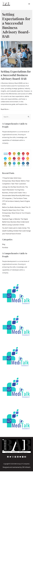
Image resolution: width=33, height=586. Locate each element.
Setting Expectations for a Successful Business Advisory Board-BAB (16, 75)
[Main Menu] (29, 4)
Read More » (5, 109)
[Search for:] (16, 117)
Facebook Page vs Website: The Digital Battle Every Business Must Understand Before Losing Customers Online (15, 222)
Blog (3, 244)
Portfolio (5, 248)
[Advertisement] (16, 511)
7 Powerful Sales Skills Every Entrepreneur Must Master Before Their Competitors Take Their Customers (16, 181)
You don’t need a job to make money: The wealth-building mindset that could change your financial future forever (16, 231)
